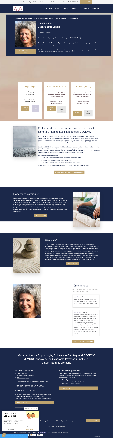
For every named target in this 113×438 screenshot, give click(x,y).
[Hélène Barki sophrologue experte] (18, 10)
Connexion (97, 436)
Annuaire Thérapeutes (63, 432)
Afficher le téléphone (23, 378)
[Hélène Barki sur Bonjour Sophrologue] (33, 435)
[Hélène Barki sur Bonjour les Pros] (40, 435)
